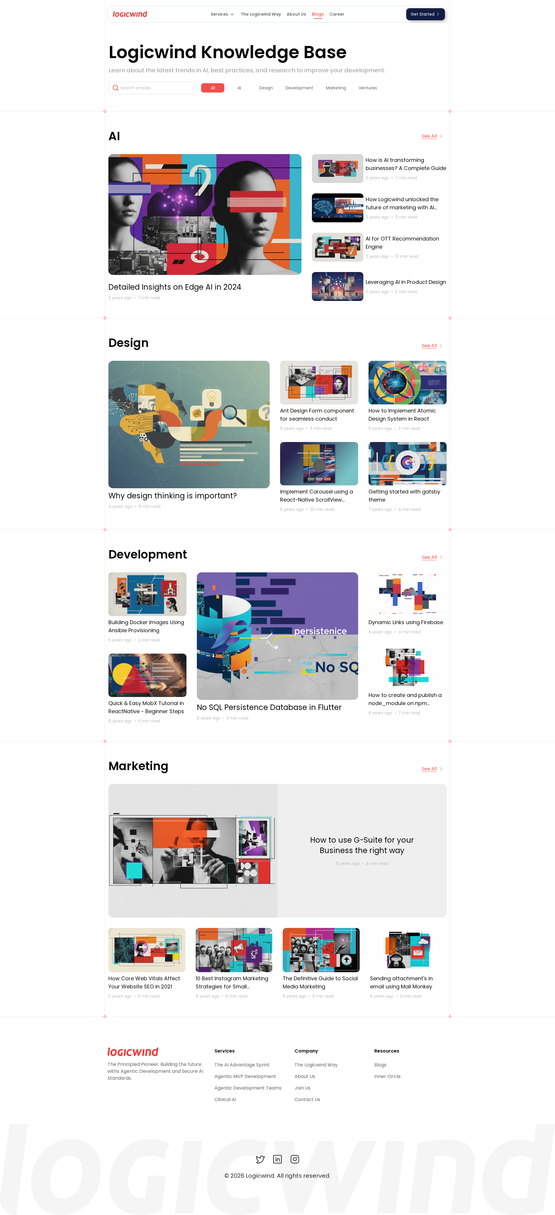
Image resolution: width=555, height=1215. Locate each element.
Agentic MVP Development (245, 1076)
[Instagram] (295, 1159)
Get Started (422, 14)
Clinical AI (225, 1099)
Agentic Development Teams (248, 1088)
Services (219, 14)
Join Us (302, 1088)
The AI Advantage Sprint (242, 1064)
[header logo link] (128, 14)
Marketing (336, 88)
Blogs (318, 14)
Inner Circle (387, 1076)
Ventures (368, 88)
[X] (260, 1159)
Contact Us (307, 1099)
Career (337, 14)
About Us (296, 14)
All (213, 88)
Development (299, 88)
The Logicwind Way (261, 14)
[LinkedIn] (277, 1159)
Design (266, 88)
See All (429, 136)
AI (239, 88)
